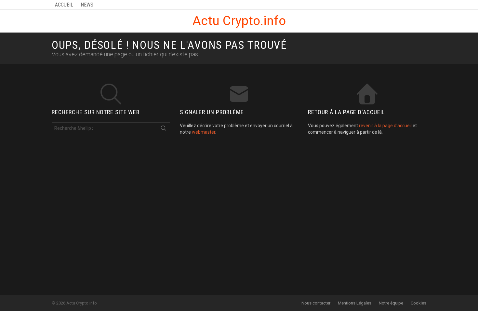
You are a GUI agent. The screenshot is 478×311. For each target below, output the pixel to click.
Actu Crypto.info (239, 20)
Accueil (64, 5)
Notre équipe (391, 303)
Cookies (418, 303)
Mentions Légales (354, 303)
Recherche (163, 129)
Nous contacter (315, 303)
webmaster (203, 132)
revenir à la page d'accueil (385, 125)
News (87, 5)
